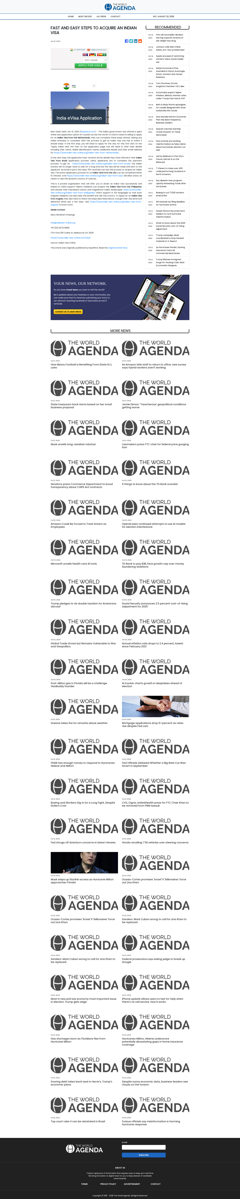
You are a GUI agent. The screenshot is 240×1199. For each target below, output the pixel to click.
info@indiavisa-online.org (63, 222)
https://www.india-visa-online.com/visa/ (71, 237)
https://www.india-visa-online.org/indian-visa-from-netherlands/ (86, 152)
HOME (71, 16)
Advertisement (132, 1184)
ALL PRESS (101, 16)
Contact (156, 1184)
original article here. (118, 247)
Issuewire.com (88, 131)
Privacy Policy (108, 1184)
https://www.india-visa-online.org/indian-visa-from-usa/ (95, 175)
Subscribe (144, 1155)
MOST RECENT (85, 16)
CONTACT (115, 16)
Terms (84, 1184)
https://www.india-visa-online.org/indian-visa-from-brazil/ (101, 163)
